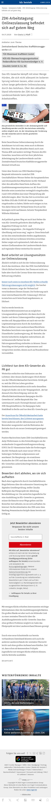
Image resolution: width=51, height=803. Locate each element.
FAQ (45, 772)
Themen (4, 8)
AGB (6, 765)
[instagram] (43, 753)
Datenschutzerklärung (18, 572)
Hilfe (25, 765)
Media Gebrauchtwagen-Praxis (19, 770)
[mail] (33, 800)
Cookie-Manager (15, 765)
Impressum (21, 772)
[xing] (18, 800)
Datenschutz (37, 770)
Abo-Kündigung (34, 765)
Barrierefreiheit (9, 772)
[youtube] (33, 753)
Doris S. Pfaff (24, 34)
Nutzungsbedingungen (18, 566)
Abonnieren (25, 544)
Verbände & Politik (15, 8)
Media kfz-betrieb (39, 767)
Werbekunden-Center (22, 767)
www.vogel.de (32, 790)
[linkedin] (25, 800)
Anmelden (45, 2)
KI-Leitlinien (22, 775)
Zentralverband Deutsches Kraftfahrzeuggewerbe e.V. (23, 48)
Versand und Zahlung (35, 772)
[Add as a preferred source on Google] (26, 759)
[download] (40, 800)
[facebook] (3, 800)
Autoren (31, 775)
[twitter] (10, 800)
